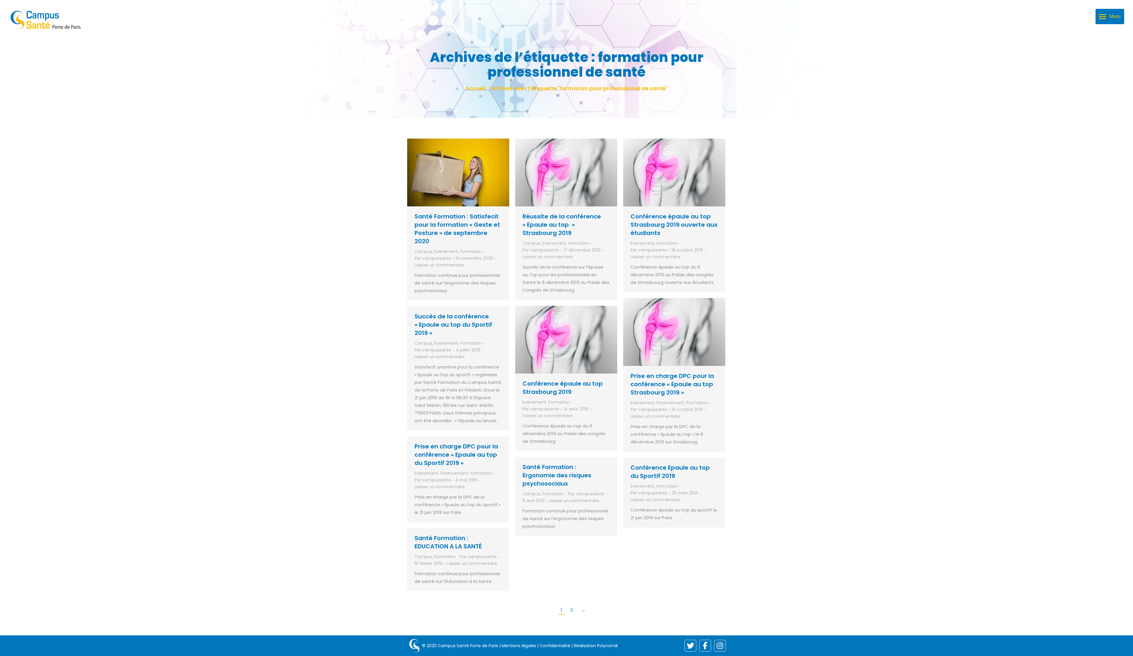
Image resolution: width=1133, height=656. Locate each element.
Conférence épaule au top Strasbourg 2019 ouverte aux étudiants (674, 224)
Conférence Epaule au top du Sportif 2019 (670, 471)
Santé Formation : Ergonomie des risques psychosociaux (557, 475)
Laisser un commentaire (440, 265)
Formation (471, 251)
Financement (670, 403)
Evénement (446, 251)
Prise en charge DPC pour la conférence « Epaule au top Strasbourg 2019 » (672, 384)
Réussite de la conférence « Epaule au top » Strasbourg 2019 (562, 224)
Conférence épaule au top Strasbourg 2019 (563, 387)
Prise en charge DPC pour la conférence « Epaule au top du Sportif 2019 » (456, 454)
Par (433, 258)
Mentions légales (519, 646)
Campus (423, 251)
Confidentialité (555, 646)
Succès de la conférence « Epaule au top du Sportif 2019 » (453, 324)
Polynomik (607, 646)
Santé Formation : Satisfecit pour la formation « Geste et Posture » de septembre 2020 (457, 228)
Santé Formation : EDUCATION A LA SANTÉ (448, 542)
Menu (1115, 16)
